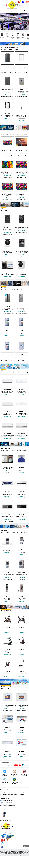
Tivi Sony (12, 134)
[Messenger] (2, 847)
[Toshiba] (23, 764)
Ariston (7, 450)
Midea (7, 210)
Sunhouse (19, 532)
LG (2, 49)
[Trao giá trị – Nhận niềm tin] (14, 5)
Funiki (19, 688)
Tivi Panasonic (24, 134)
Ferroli (12, 450)
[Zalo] (2, 843)
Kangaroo (18, 450)
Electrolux (25, 210)
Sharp (5, 49)
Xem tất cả (24, 370)
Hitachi (16, 49)
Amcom (11, 49)
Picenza (24, 450)
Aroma (3, 532)
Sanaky (8, 688)
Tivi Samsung (4, 134)
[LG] (7, 764)
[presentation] (1, 765)
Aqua (2, 210)
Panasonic (18, 210)
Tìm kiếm (26, 846)
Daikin (15, 372)
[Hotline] (2, 840)
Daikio (7, 532)
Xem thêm (25, 47)
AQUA (2, 688)
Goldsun (13, 532)
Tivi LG (17, 134)
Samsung (7, 289)
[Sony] (15, 764)
